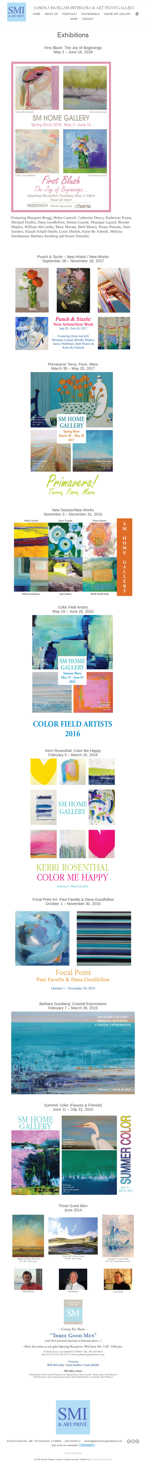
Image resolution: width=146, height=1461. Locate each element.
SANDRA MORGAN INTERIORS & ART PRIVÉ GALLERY (84, 7)
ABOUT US (51, 13)
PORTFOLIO (69, 13)
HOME (36, 13)
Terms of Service (73, 1453)
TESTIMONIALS (90, 13)
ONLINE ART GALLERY (117, 13)
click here (87, 1445)
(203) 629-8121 (73, 1441)
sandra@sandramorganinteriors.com (103, 1441)
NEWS (74, 18)
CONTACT (88, 18)
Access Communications (100, 1459)
